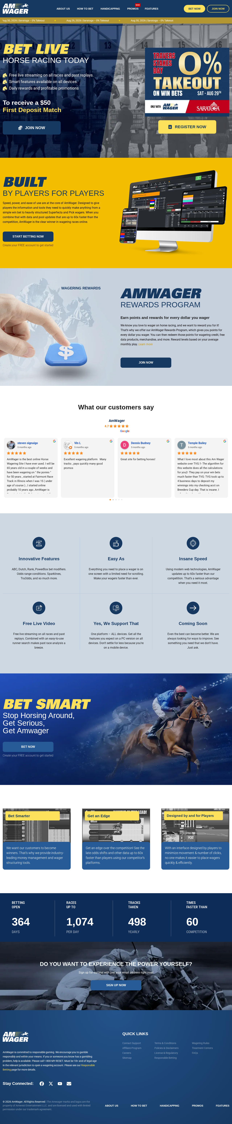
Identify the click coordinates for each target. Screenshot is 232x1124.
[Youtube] (59, 1083)
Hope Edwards (197, 443)
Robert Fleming (27, 443)
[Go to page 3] (118, 499)
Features (151, 8)
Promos (133, 7)
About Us (63, 8)
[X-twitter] (50, 1083)
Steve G (136, 443)
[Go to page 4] (121, 499)
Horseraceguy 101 (86, 443)
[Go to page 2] (116, 499)
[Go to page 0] (110, 499)
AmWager (117, 420)
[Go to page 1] (113, 499)
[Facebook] (41, 1083)
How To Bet (85, 8)
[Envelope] (68, 1083)
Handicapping (110, 8)
